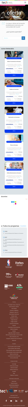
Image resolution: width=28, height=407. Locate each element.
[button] (2, 13)
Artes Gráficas (14, 308)
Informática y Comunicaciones (14, 327)
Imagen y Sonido (14, 321)
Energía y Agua (14, 316)
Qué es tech (14, 381)
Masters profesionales (14, 354)
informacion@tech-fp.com (14, 397)
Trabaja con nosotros (14, 375)
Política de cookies (14, 367)
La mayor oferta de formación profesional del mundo (13, 5)
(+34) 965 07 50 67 (14, 395)
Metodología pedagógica (14, 385)
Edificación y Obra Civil (14, 312)
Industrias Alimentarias (14, 323)
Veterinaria (14, 340)
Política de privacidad (14, 365)
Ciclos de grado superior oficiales (14, 346)
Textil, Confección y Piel (14, 336)
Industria (14, 325)
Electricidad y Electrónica (14, 314)
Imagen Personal (14, 319)
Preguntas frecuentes (14, 387)
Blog (14, 373)
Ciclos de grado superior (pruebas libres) (14, 350)
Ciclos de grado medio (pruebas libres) (14, 352)
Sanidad (14, 331)
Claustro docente (14, 383)
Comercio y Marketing (14, 310)
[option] (14, 12)
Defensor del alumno (14, 369)
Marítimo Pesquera (14, 329)
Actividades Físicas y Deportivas (14, 304)
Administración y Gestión (14, 306)
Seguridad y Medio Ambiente (14, 332)
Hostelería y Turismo (14, 317)
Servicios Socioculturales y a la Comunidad (14, 334)
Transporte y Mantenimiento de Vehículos (14, 338)
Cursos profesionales (14, 357)
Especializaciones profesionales (14, 355)
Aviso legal (14, 363)
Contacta (14, 371)
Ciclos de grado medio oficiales (14, 348)
